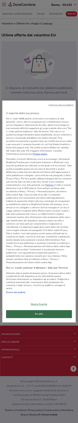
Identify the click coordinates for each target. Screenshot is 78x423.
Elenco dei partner (16, 292)
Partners (49, 185)
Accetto (39, 314)
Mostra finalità (39, 304)
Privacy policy (40, 154)
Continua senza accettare (60, 104)
